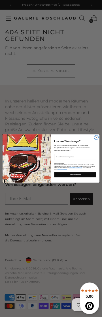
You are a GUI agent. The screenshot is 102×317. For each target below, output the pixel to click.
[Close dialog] (96, 137)
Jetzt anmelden (75, 175)
